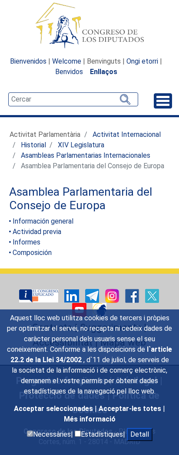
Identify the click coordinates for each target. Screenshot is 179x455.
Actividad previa (37, 232)
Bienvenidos (28, 61)
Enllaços (103, 72)
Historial (33, 145)
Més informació (90, 419)
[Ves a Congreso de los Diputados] (89, 25)
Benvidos (69, 72)
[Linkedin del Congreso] (72, 295)
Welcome (66, 61)
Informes (26, 242)
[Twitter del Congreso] (152, 295)
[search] (73, 99)
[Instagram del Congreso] (113, 295)
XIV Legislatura (81, 145)
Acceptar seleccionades (54, 408)
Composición (32, 252)
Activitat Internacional (127, 134)
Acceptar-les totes (131, 408)
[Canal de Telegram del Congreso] (93, 295)
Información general (43, 221)
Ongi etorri (142, 61)
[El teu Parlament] (39, 295)
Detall (139, 434)
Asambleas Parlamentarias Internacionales (85, 155)
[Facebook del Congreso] (133, 295)
